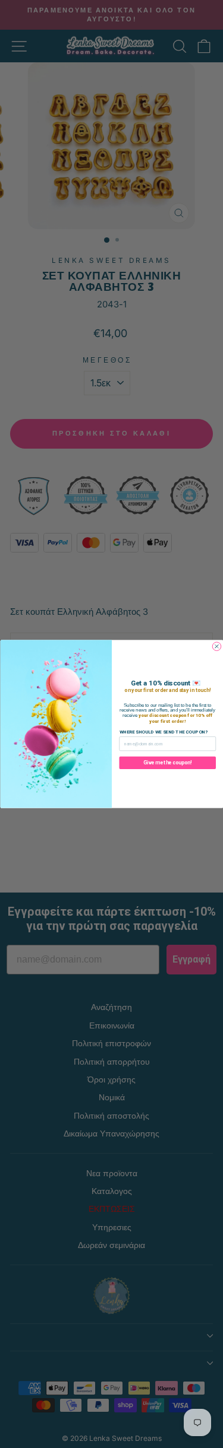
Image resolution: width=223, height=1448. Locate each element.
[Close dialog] (216, 646)
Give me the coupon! (167, 763)
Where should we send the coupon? (163, 732)
